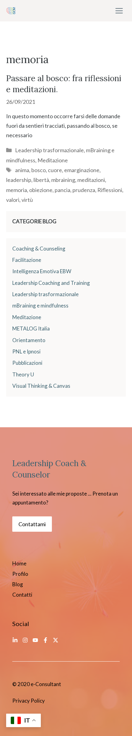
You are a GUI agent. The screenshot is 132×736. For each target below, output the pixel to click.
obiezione (40, 190)
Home (19, 563)
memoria (16, 190)
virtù (27, 199)
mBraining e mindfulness (40, 305)
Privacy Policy (28, 700)
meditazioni (91, 179)
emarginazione (81, 170)
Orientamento (28, 340)
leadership (18, 179)
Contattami (32, 524)
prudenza (83, 190)
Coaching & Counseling (38, 248)
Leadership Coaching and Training (51, 283)
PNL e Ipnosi (26, 351)
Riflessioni (109, 190)
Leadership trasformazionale (49, 150)
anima (22, 170)
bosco (38, 170)
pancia (62, 190)
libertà (41, 179)
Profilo (20, 574)
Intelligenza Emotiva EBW (41, 271)
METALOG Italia (31, 328)
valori (12, 199)
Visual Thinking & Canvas (41, 386)
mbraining (63, 179)
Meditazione (52, 160)
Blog (17, 584)
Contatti (22, 594)
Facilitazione (26, 260)
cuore (55, 170)
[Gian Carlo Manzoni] (10, 10)
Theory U (23, 374)
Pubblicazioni (27, 363)
